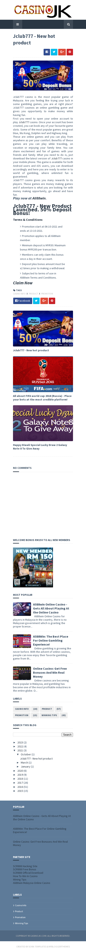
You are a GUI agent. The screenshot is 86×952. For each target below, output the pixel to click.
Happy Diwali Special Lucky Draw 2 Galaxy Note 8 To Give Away (40, 446)
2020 (20, 770)
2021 (20, 750)
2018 (20, 778)
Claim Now (23, 283)
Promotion (47, 293)
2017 (20, 782)
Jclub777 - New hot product (31, 350)
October (26, 754)
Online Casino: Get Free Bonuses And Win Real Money (50, 672)
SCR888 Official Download (28, 872)
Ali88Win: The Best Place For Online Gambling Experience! (50, 640)
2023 (20, 742)
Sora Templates (37, 946)
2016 (20, 787)
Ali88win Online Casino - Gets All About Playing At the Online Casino (51, 608)
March (25, 762)
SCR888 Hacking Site (25, 866)
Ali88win (39, 198)
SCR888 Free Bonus (24, 869)
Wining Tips (19, 879)
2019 (20, 774)
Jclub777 (24, 122)
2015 (20, 791)
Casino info (19, 293)
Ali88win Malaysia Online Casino (31, 883)
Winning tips (49, 715)
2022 (20, 746)
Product (33, 293)
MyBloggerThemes (59, 946)
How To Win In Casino (25, 876)
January (26, 766)
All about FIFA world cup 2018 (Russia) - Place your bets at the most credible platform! (42, 397)
